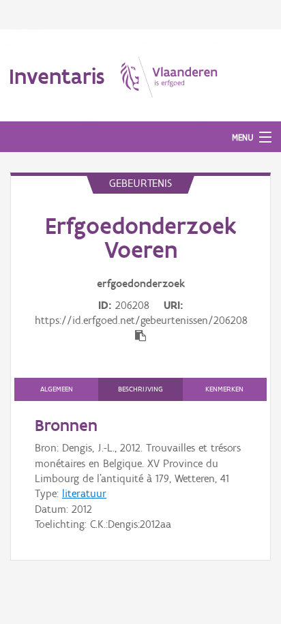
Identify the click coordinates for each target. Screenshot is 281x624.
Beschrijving (140, 389)
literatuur (84, 493)
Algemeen (56, 389)
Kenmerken (224, 389)
